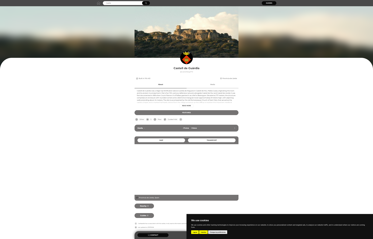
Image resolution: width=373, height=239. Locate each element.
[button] (161, 84)
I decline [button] (203, 232)
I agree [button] (195, 232)
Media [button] (212, 84)
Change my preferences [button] (218, 232)
